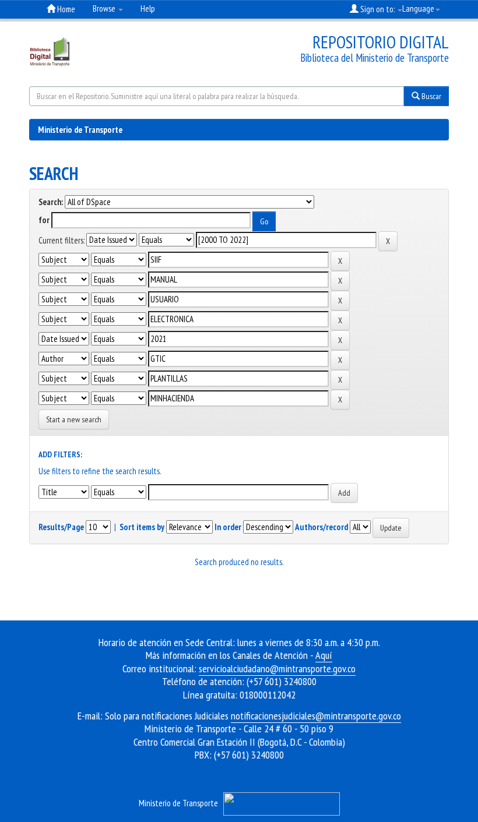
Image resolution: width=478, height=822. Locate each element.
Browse (105, 8)
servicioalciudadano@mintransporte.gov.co (277, 668)
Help (147, 8)
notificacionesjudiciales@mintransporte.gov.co (316, 715)
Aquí (323, 655)
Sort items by (141, 526)
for (44, 219)
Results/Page (61, 526)
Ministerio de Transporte (80, 129)
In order (228, 526)
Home (65, 9)
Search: (50, 201)
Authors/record (321, 526)
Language (418, 8)
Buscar (430, 96)
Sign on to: (377, 9)
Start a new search (73, 419)
